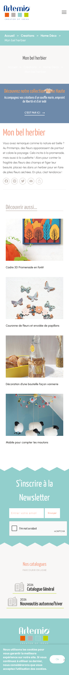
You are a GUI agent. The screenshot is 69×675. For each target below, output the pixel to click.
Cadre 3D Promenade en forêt (25, 267)
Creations (27, 35)
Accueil (9, 35)
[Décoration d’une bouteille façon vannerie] (34, 356)
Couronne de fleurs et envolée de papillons (32, 325)
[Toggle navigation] (63, 12)
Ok (57, 659)
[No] (64, 660)
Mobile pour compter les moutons (27, 442)
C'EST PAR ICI (33, 112)
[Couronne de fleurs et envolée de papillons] (34, 298)
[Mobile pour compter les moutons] (34, 415)
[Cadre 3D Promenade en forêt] (34, 240)
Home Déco (49, 35)
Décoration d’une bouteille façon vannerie (32, 384)
